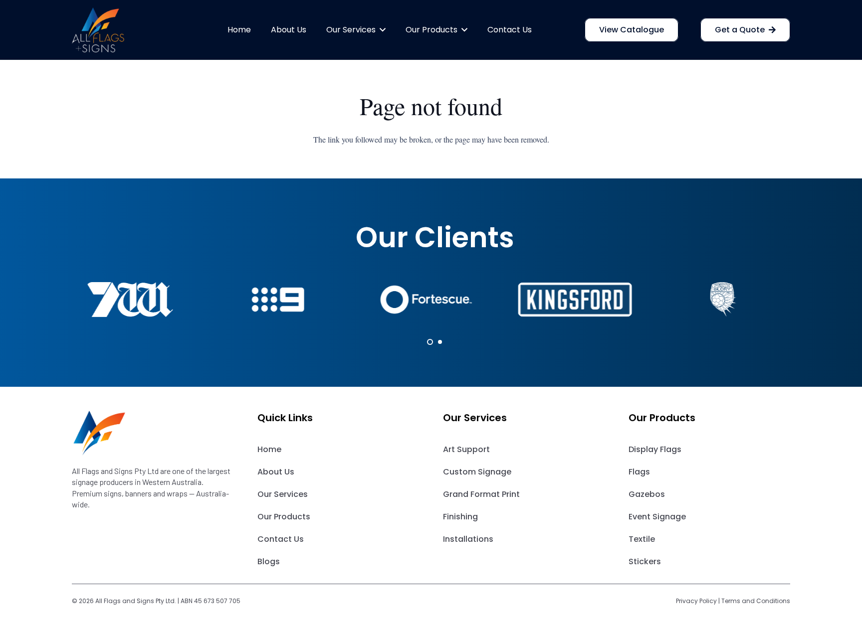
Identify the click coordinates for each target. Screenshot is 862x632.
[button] (381, 30)
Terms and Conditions (755, 601)
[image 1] (98, 29)
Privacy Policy (696, 601)
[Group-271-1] (152, 433)
